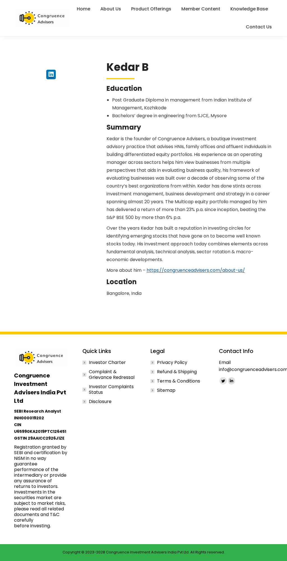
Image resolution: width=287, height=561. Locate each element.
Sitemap (166, 390)
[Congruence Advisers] (42, 18)
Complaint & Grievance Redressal (112, 374)
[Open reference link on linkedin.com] (51, 74)
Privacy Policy (172, 362)
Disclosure (100, 401)
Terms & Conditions (178, 381)
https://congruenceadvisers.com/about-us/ (196, 270)
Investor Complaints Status (111, 389)
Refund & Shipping (177, 372)
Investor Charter (107, 362)
